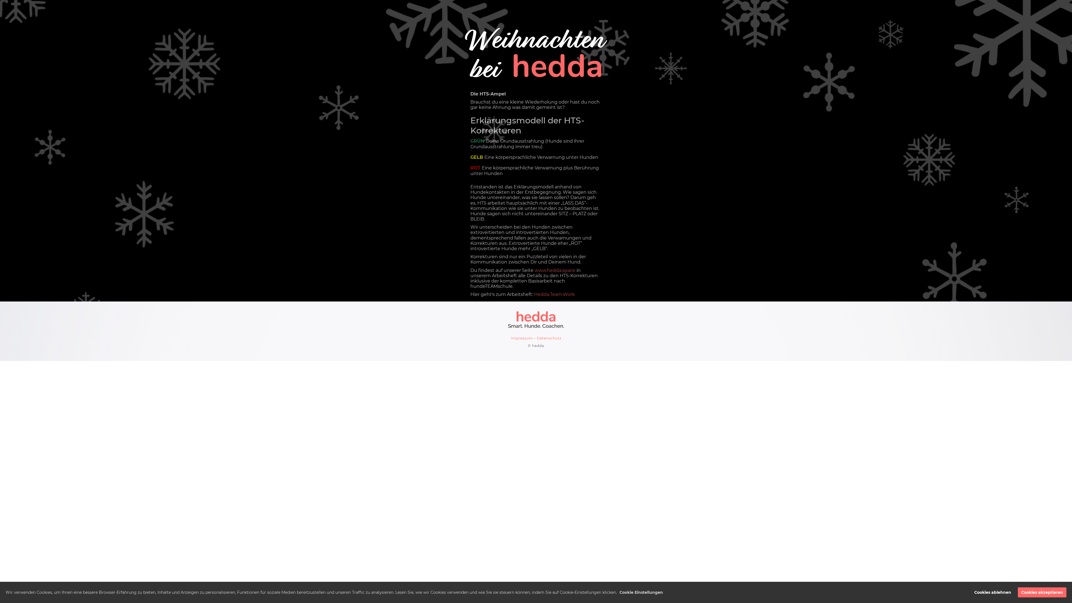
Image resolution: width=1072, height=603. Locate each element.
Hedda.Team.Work (554, 294)
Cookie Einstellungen (641, 592)
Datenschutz (549, 338)
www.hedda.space (555, 270)
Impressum (522, 338)
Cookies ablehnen (992, 592)
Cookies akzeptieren (1042, 592)
